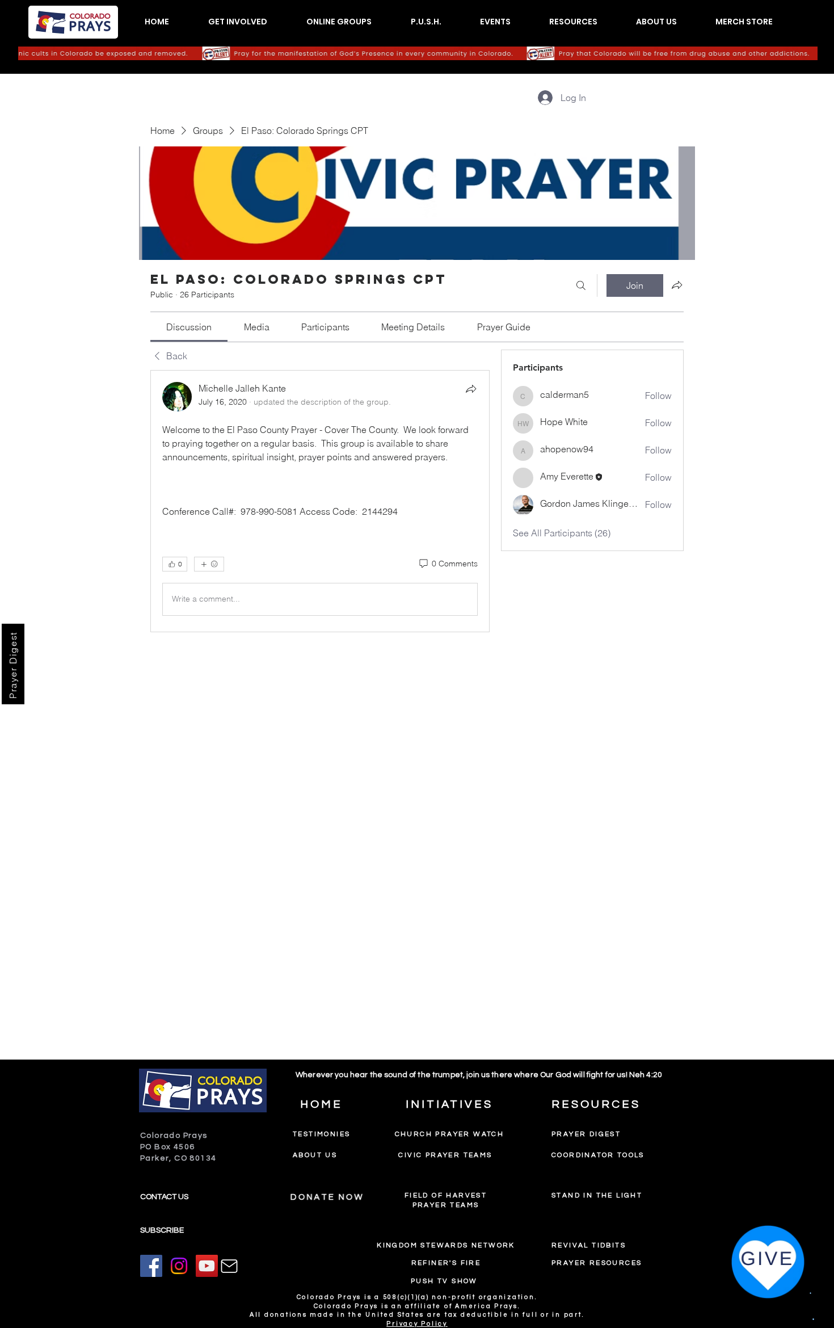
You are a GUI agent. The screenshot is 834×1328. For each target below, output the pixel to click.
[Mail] (229, 1266)
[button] (237, 22)
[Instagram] (179, 1266)
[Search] (581, 285)
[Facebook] (151, 1266)
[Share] (471, 389)
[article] (320, 501)
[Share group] (677, 285)
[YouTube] (207, 1266)
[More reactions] (209, 564)
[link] (189, 327)
